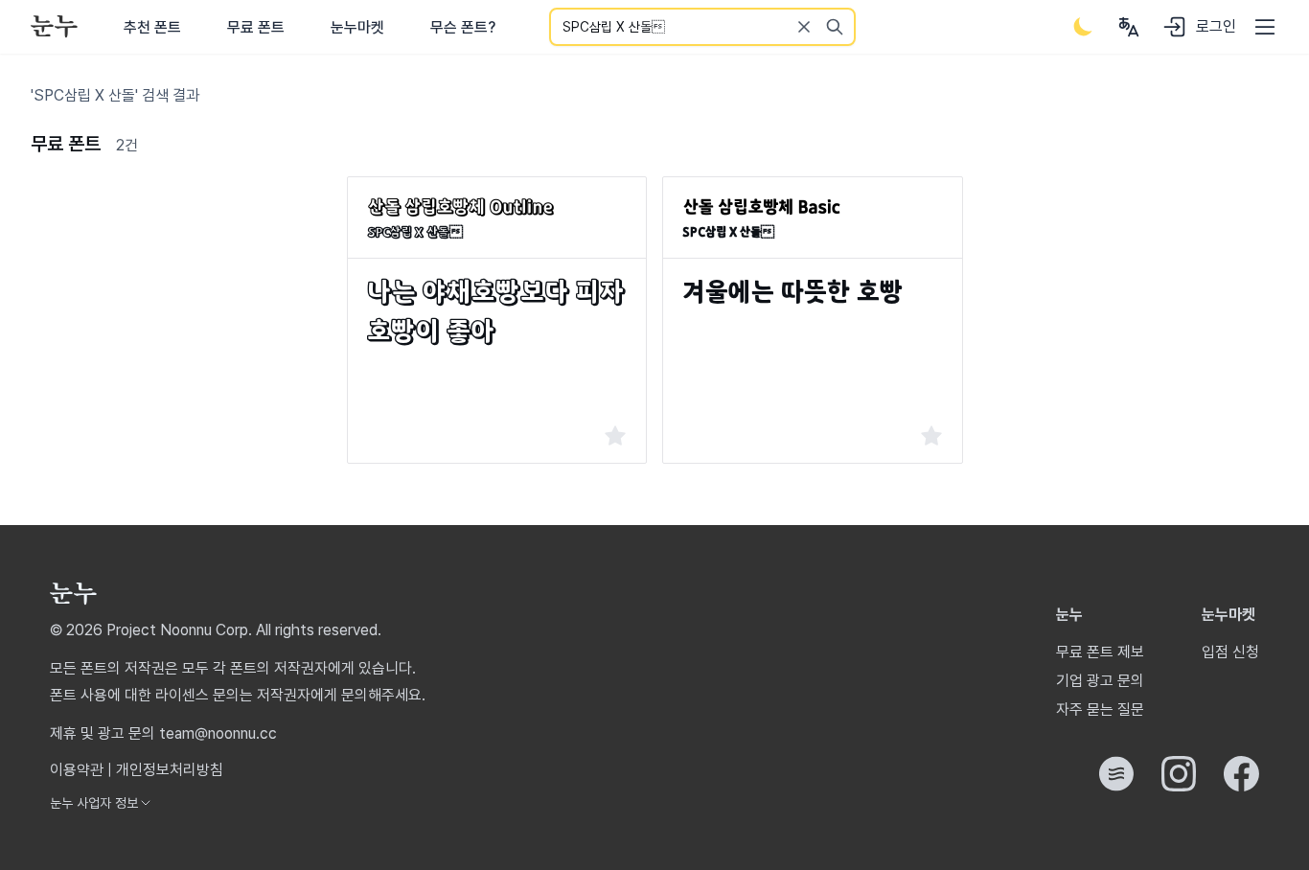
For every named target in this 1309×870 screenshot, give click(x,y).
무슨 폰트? (462, 27)
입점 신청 (1230, 652)
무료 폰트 (256, 27)
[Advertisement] (181, 296)
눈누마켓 (357, 27)
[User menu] (1128, 26)
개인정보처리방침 (169, 770)
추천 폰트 (152, 27)
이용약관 (76, 770)
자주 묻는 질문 (1100, 709)
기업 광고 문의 (1100, 681)
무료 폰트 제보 (1100, 652)
